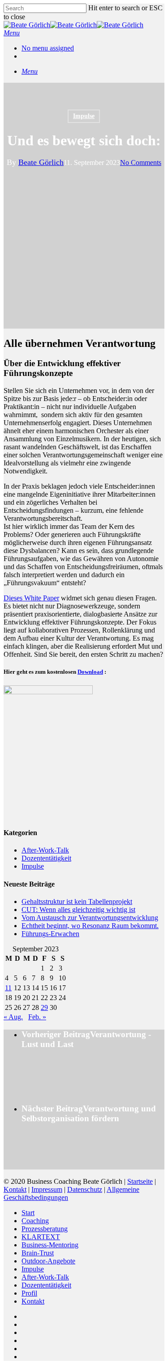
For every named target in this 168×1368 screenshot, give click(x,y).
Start (28, 1212)
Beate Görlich (41, 162)
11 (8, 988)
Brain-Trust (38, 1253)
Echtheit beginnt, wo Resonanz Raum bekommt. (90, 925)
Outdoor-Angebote (48, 1261)
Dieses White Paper (31, 598)
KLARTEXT (41, 1237)
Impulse (84, 116)
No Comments (140, 162)
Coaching (35, 1220)
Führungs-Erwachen (50, 933)
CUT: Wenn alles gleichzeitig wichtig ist (78, 909)
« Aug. (13, 1017)
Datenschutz (84, 1189)
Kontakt (15, 1189)
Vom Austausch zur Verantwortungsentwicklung (90, 917)
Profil (29, 1293)
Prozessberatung (45, 1229)
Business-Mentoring (50, 1245)
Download (90, 671)
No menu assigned (48, 48)
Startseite (140, 1181)
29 (44, 1007)
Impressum (46, 1189)
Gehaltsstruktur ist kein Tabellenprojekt (77, 901)
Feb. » (37, 1017)
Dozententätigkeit (46, 858)
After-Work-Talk (45, 850)
